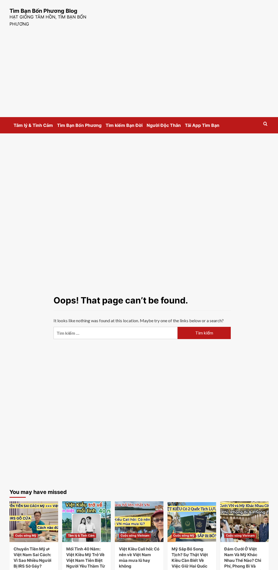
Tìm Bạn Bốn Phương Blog (43, 11)
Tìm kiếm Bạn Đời (124, 125)
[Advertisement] (139, 76)
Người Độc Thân (164, 125)
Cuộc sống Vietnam (135, 535)
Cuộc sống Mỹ (25, 535)
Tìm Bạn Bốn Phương (79, 125)
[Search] (265, 124)
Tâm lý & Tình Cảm (33, 125)
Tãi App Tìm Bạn (202, 125)
